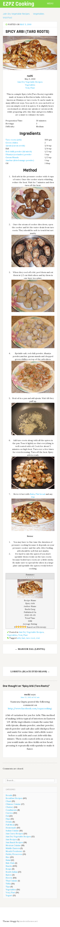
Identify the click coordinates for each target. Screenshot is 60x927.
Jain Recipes (11, 839)
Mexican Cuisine (13, 845)
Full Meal (10, 824)
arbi (19, 638)
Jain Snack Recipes (14, 842)
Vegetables (38, 13)
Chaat (8, 801)
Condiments (11, 810)
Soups (8, 869)
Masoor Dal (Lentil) (30, 649)
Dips (8, 819)
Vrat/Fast (7, 17)
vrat (38, 638)
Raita (32, 494)
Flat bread (40, 494)
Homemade (11, 827)
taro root (30, 638)
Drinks (9, 822)
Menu (50, 3)
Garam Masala (12, 157)
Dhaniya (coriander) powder (19, 154)
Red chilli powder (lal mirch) (19, 151)
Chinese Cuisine (13, 804)
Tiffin (8, 883)
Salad (8, 860)
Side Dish (10, 863)
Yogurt (9, 895)
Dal (32, 497)
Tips (8, 886)
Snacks (9, 866)
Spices (9, 875)
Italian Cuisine (12, 830)
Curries (9, 813)
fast (23, 638)
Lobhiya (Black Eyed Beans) (30, 671)
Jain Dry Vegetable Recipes (16, 13)
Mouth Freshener (14, 851)
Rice (8, 857)
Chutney (10, 807)
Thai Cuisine (11, 880)
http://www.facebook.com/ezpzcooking (29, 708)
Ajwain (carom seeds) (15, 145)
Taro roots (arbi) (13, 139)
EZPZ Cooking (18, 4)
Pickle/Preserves (14, 854)
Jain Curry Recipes (14, 833)
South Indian (11, 872)
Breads (9, 795)
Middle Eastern (13, 848)
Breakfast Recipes (14, 798)
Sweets (9, 877)
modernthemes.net (29, 921)
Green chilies (12, 142)
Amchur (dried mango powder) (20, 160)
